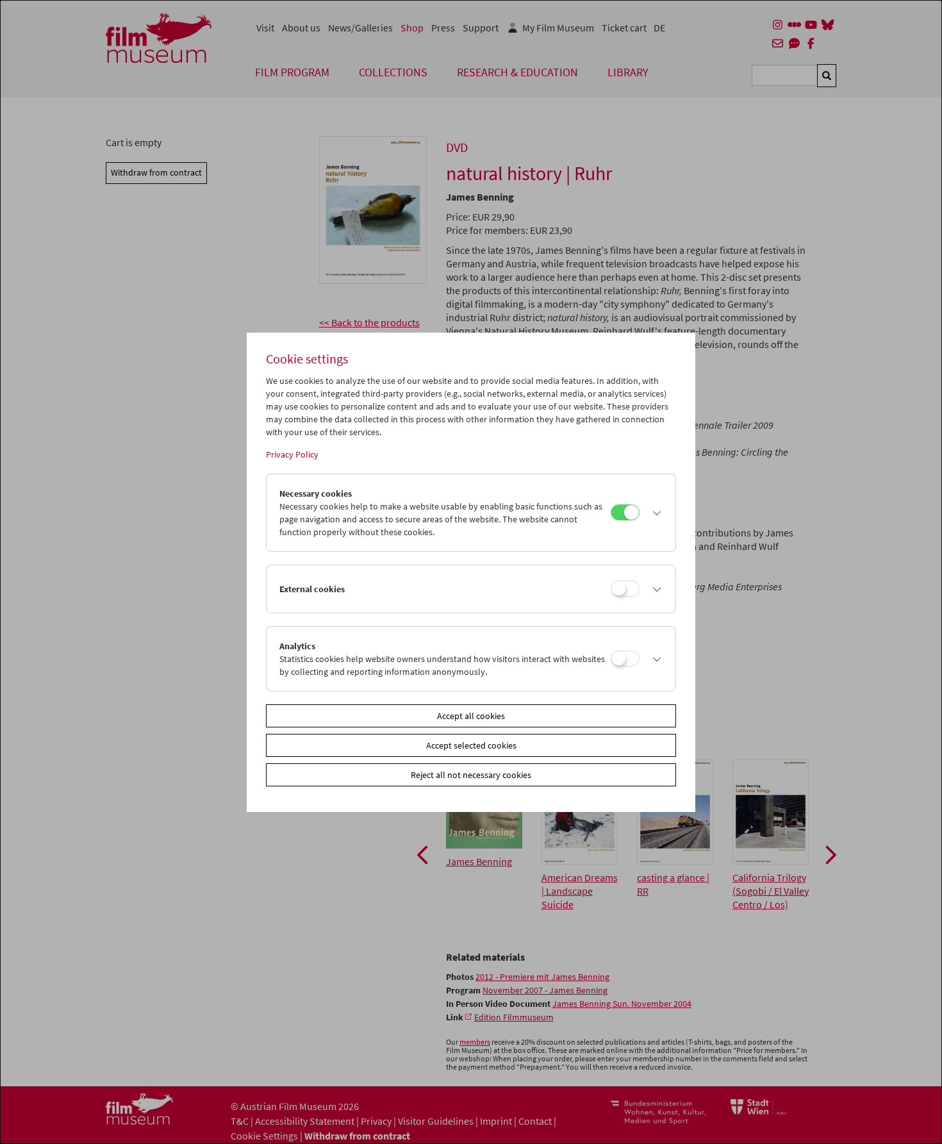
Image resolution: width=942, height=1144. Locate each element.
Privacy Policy (292, 454)
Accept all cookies (471, 716)
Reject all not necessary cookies (471, 775)
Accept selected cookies (471, 745)
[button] (654, 512)
